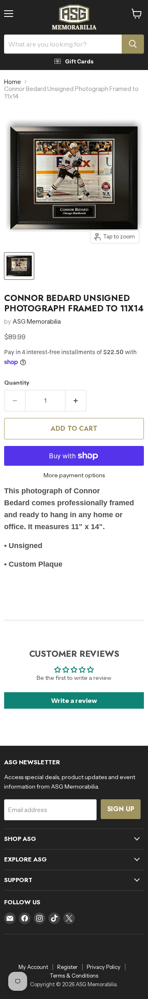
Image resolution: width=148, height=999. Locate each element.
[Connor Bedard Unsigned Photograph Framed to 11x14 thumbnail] (19, 266)
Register (67, 967)
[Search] (133, 44)
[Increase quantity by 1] (75, 400)
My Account (33, 967)
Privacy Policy (103, 967)
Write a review (74, 700)
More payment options (74, 475)
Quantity (16, 383)
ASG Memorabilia (36, 321)
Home (12, 81)
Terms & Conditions (74, 975)
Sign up (120, 809)
